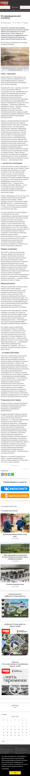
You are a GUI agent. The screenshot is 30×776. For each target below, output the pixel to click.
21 (18, 732)
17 (3, 732)
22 (22, 732)
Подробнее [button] (5, 768)
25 (7, 735)
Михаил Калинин (7, 22)
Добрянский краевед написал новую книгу (15, 535)
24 (3, 735)
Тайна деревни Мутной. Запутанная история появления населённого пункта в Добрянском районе (15, 557)
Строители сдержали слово (15, 584)
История (13, 10)
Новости (7, 10)
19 (11, 732)
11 (7, 729)
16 (26, 729)
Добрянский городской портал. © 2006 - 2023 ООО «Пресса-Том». (21, 749)
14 (18, 729)
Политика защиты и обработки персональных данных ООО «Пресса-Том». (22, 751)
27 (15, 735)
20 (15, 732)
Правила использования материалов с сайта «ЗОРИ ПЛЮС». (22, 753)
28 (18, 735)
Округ (15, 506)
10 (3, 729)
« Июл (3, 741)
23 (26, 732)
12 (11, 729)
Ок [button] (15, 772)
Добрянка (6, 506)
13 (15, 729)
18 (7, 732)
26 (11, 735)
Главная (2, 10)
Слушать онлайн (15, 664)
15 (22, 729)
